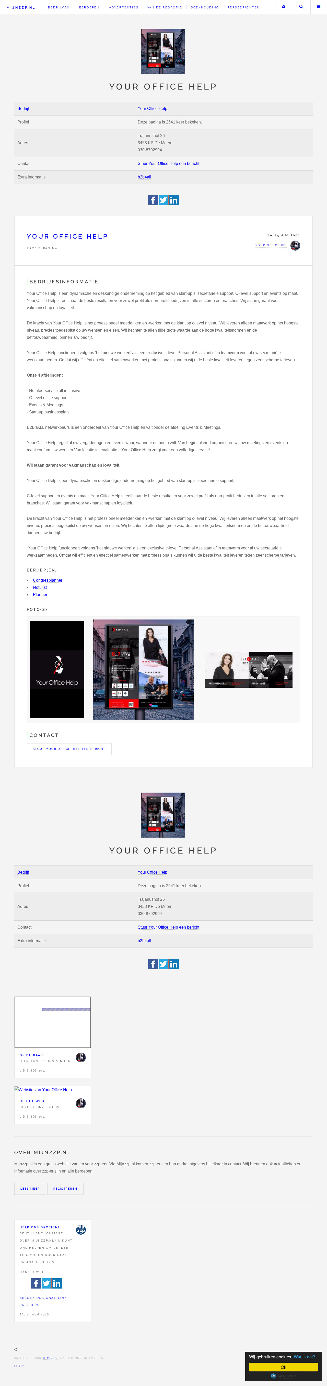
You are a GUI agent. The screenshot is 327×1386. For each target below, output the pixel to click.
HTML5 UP (50, 1358)
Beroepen (89, 7)
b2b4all (144, 177)
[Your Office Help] (81, 1057)
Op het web (32, 1101)
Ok (283, 1367)
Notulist (40, 587)
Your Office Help (152, 108)
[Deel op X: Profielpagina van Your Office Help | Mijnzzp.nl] (164, 204)
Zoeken (301, 7)
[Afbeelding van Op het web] (53, 1090)
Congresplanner (47, 580)
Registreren (65, 1188)
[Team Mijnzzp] (81, 1230)
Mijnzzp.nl (21, 7)
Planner (40, 594)
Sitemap (20, 1366)
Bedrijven (58, 7)
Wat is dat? (304, 1356)
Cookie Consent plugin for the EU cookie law (283, 1376)
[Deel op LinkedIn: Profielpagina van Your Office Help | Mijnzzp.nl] (174, 204)
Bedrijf (23, 108)
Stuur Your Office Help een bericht (168, 163)
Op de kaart (33, 1055)
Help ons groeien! (40, 1227)
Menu (319, 7)
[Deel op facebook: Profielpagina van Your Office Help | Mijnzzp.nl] (153, 204)
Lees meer (30, 1188)
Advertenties (124, 7)
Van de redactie (164, 7)
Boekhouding (205, 7)
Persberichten (243, 7)
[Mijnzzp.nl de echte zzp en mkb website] (163, 51)
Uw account (283, 7)
